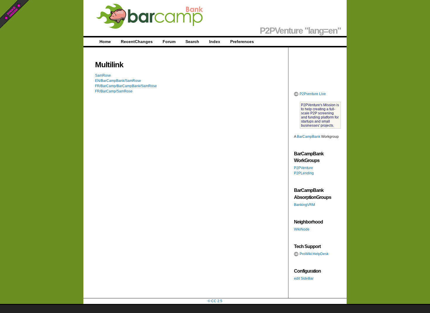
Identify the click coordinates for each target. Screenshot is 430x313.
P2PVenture (303, 168)
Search (192, 41)
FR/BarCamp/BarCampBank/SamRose (126, 86)
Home (105, 41)
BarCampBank (308, 137)
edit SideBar (304, 278)
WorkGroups (306, 160)
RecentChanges (137, 41)
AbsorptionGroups (312, 197)
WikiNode (301, 229)
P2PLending (304, 173)
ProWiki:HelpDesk (313, 254)
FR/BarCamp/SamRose (114, 91)
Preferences (242, 41)
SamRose (103, 75)
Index (214, 41)
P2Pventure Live (312, 94)
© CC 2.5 (215, 301)
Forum (169, 41)
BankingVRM (304, 205)
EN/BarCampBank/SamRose (118, 81)
